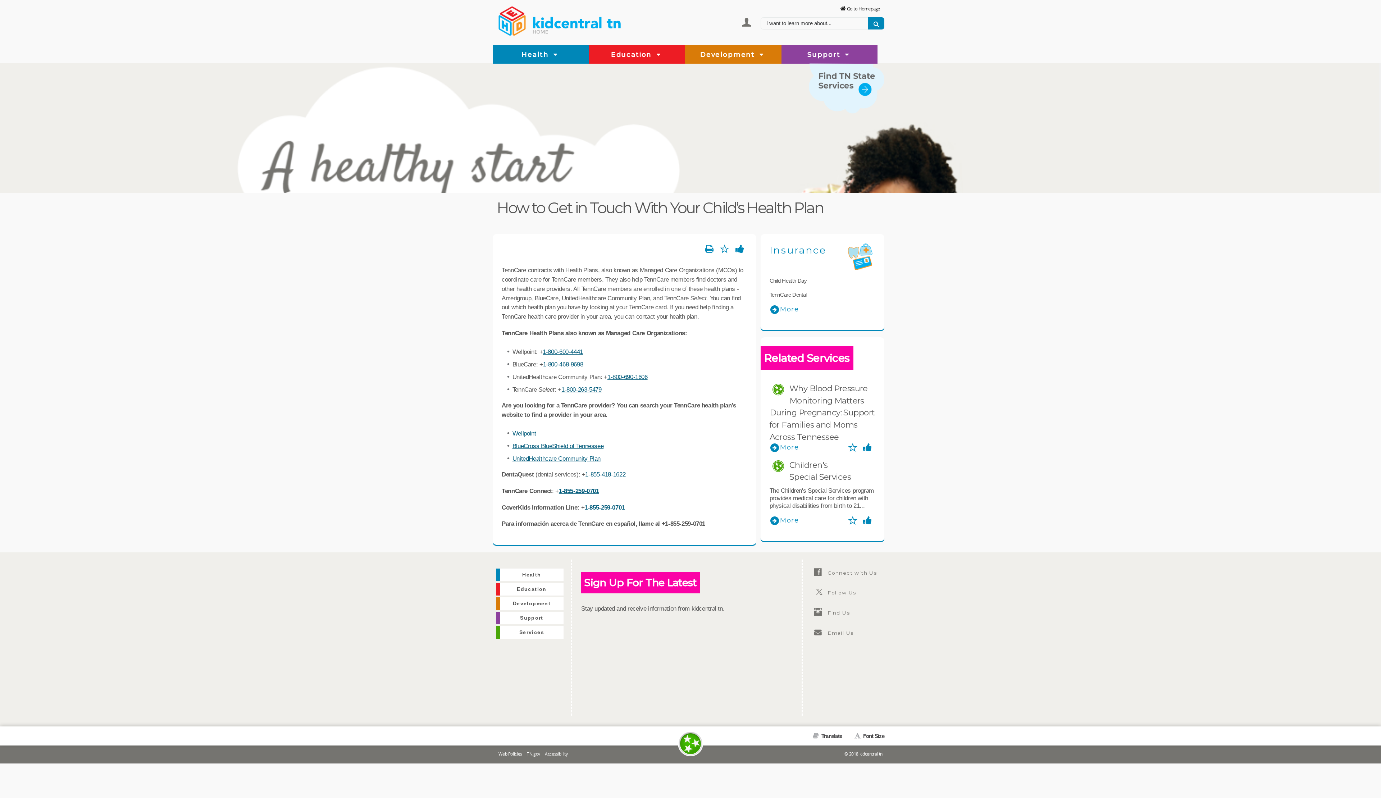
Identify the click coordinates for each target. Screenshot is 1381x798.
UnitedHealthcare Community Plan (556, 458)
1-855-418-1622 (605, 474)
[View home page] (512, 20)
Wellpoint (524, 433)
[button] (555, 55)
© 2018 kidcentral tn (863, 754)
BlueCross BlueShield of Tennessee (558, 446)
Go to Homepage (863, 8)
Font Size (873, 736)
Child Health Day (788, 281)
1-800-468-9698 (563, 364)
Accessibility (556, 754)
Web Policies (510, 754)
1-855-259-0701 (579, 490)
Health (536, 54)
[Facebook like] (740, 249)
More (789, 309)
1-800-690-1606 (627, 376)
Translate (831, 736)
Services (869, 118)
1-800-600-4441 (563, 351)
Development (728, 54)
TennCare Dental (788, 295)
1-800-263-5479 (581, 389)
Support (825, 54)
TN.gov (533, 754)
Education (632, 54)
